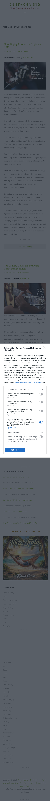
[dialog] (25, 400)
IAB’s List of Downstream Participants (28, 382)
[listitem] (25, 389)
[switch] (41, 394)
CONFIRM (15, 450)
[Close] (45, 348)
